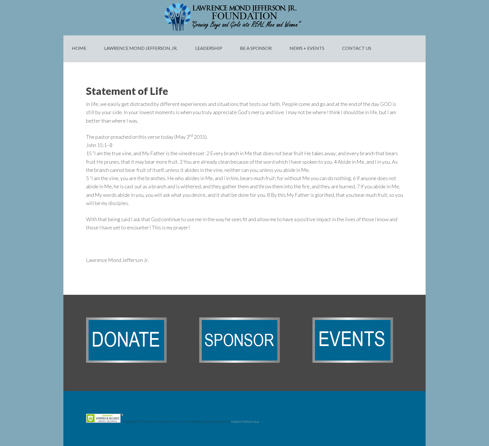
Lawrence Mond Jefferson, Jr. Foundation (244, 17)
